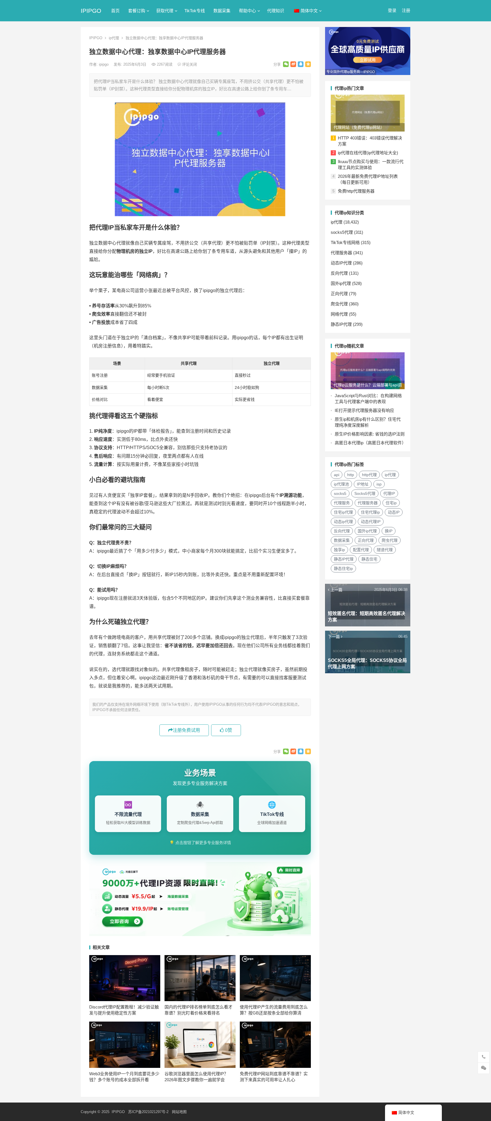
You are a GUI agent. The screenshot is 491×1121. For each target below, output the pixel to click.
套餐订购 (136, 10)
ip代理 (114, 38)
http (350, 474)
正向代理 (339, 293)
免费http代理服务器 (356, 191)
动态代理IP (370, 521)
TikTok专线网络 (345, 242)
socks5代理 (342, 232)
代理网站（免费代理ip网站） (359, 127)
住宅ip (391, 503)
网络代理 (339, 314)
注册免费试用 (186, 730)
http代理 (369, 474)
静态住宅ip (343, 568)
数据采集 (221, 10)
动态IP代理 (341, 263)
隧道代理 (385, 549)
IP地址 (363, 484)
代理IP (389, 493)
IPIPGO (91, 10)
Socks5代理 (364, 493)
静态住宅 (369, 559)
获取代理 (164, 10)
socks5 (340, 493)
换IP (388, 531)
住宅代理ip (370, 512)
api (336, 474)
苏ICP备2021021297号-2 (148, 1112)
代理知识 (275, 10)
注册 (406, 10)
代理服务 (342, 503)
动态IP (394, 512)
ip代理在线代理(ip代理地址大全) (368, 152)
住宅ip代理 (343, 512)
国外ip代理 (341, 283)
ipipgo (104, 64)
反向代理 (339, 273)
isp (379, 484)
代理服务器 (341, 252)
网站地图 (179, 1112)
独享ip (339, 549)
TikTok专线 (194, 10)
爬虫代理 (339, 303)
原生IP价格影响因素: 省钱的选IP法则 (370, 434)
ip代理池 (341, 484)
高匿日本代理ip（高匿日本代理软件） (370, 442)
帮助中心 (247, 10)
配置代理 (361, 549)
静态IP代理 (341, 324)
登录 (392, 10)
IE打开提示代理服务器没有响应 (364, 410)
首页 (115, 10)
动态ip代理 (343, 521)
